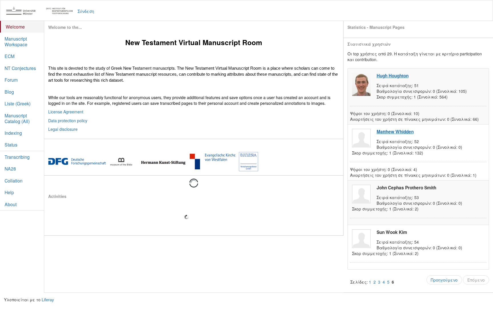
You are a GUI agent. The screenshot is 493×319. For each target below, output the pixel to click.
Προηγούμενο (444, 280)
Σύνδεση (86, 11)
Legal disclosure (63, 129)
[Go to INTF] (42, 11)
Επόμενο (476, 280)
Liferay (48, 299)
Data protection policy (67, 120)
